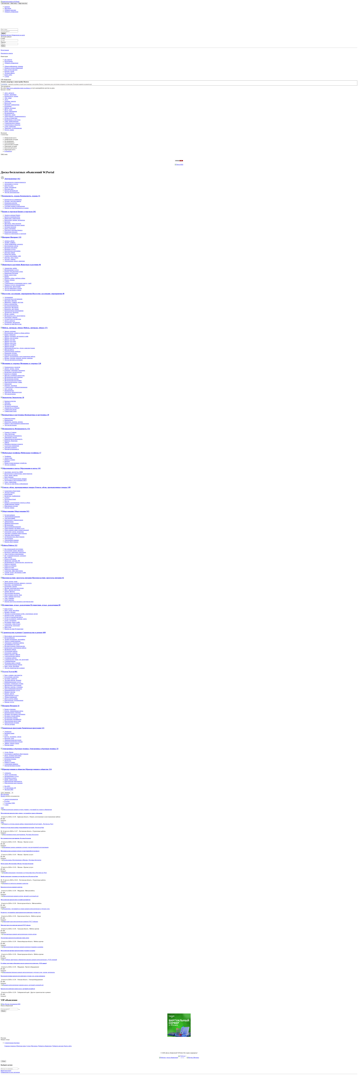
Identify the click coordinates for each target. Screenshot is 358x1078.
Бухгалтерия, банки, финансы (13, 550)
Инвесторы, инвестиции (12, 218)
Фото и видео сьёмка (11, 698)
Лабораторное (8, 521)
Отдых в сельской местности (13, 617)
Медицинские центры (11, 379)
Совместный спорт (10, 411)
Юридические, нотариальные (13, 700)
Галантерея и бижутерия (12, 491)
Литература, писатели (11, 312)
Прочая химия (9, 745)
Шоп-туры (7, 627)
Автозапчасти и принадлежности (15, 182)
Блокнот (7, 6)
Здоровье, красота (10, 101)
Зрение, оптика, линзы (11, 369)
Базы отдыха (8, 609)
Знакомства (18, 397)
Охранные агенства (10, 203)
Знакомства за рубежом (11, 408)
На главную (8, 59)
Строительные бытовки (12, 1043)
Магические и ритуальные (12, 685)
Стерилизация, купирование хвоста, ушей (17, 283)
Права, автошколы (10, 187)
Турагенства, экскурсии (12, 625)
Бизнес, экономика (10, 94)
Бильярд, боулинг (9, 612)
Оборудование (21, 511)
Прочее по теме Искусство (12, 324)
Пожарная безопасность (12, 204)
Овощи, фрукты (9, 591)
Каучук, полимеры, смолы (12, 736)
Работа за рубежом (10, 566)
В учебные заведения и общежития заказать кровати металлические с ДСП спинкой (24, 963)
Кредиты (7, 222)
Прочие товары (9, 507)
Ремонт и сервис (9, 459)
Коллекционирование (11, 305)
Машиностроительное (11, 523)
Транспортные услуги (11, 695)
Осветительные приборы (12, 351)
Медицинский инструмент (12, 380)
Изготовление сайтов (11, 246)
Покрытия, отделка (10, 353)
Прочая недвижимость (11, 449)
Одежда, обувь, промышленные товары (52, 487)
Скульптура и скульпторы (12, 319)
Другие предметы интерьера (13, 360)
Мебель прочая (9, 346)
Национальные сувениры (12, 712)
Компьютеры (8, 420)
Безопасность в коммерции (13, 199)
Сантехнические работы (12, 656)
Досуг (6, 99)
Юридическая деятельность (13, 781)
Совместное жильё (10, 409)
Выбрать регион (6, 35)
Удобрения (7, 731)
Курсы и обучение (10, 559)
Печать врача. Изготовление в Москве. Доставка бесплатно (17, 863)
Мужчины (7, 404)
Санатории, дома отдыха (12, 624)
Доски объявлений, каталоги (13, 244)
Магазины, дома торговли (12, 223)
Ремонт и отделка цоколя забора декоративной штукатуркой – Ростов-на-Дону (22, 827)
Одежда (6, 497)
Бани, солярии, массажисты (13, 675)
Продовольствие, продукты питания (48, 578)
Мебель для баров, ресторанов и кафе (16, 336)
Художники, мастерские (12, 322)
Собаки (6, 281)
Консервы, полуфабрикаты (13, 585)
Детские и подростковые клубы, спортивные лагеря (21, 614)
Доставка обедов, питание (12, 680)
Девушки (7, 403)
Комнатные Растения (11, 273)
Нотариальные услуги (11, 776)
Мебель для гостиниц (11, 338)
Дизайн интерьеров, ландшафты (14, 639)
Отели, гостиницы (10, 620)
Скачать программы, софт (12, 256)
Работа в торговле (10, 564)
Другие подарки (9, 724)
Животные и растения (30, 265)
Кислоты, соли (9, 738)
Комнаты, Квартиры (10, 441)
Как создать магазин (10, 69)
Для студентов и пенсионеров (13, 554)
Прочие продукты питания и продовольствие (18, 601)
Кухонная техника (10, 759)
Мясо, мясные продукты (12, 590)
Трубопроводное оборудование (14, 537)
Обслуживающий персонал (13, 688)
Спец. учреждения (10, 482)
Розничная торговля (10, 232)
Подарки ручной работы (12, 716)
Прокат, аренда (9, 693)
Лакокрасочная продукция (12, 740)
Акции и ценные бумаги (12, 215)
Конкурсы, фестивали (11, 307)
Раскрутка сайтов (10, 254)
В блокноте (8, 151)
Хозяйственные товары (11, 504)
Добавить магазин (10, 10)
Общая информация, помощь (13, 66)
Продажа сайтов (9, 252)
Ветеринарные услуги (11, 270)
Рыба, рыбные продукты (12, 596)
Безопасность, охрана (11, 96)
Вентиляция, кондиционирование (15, 636)
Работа (12, 545)
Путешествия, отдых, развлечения (45, 605)
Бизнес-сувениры (10, 709)
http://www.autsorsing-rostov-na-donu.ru (19, 88)
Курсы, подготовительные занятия (15, 478)
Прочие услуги (9, 702)
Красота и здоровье (10, 374)
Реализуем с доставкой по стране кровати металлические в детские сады (21, 912)
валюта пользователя (11, 799)
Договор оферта (9, 73)
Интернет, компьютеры (11, 104)
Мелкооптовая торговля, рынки (14, 225)
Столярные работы (10, 658)
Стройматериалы (9, 661)
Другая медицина (10, 394)
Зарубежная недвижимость (13, 435)
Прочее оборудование (11, 542)
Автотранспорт (12, 179)
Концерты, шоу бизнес (11, 309)
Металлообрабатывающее (12, 526)
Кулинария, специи (10, 586)
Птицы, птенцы (9, 280)
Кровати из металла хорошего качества (11, 887)
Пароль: (3, 42)
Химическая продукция (32, 728)
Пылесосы (7, 760)
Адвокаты (7, 773)
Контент (7, 461)
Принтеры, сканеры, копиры (13, 422)
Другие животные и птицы (13, 288)
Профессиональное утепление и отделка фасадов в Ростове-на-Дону (19, 876)
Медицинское (8, 525)
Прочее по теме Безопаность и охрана (16, 208)
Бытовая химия (9, 733)
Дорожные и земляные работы (14, 643)
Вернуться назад (6, 1070)
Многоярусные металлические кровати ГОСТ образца (16, 925)
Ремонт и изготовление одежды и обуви (17, 502)
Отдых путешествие (10, 118)
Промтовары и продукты (12, 120)
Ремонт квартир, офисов (12, 654)
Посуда (6, 501)
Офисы (6, 442)
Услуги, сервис (9, 130)
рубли (7, 801)
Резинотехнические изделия (13, 741)
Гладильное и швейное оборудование (16, 754)
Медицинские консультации (13, 377)
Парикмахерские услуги (12, 690)
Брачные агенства (10, 401)
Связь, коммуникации (11, 121)
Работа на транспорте (11, 569)
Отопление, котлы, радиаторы (14, 532)
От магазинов (10, 788)
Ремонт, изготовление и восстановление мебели (19, 356)
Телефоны (7, 456)
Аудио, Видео (8, 752)
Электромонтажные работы (13, 664)
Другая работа (9, 574)
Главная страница (10, 1046)
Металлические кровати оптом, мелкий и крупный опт (15, 899)
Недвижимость (9, 113)
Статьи (6, 76)
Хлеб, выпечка (9, 600)
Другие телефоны (10, 464)
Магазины (8, 8)
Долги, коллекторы (10, 774)
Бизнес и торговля (26, 212)
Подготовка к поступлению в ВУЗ (15, 480)
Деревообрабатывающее (12, 516)
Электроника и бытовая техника (43, 749)
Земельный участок (10, 437)
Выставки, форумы (10, 300)
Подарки (14, 706)
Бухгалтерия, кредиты (11, 677)
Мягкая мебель (9, 350)
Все (7, 786)
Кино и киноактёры (10, 304)
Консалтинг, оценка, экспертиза (14, 220)
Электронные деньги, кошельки (14, 261)
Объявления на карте (18, 35)
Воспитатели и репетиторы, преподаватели (18, 473)
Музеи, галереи (9, 314)
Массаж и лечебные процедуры (14, 375)
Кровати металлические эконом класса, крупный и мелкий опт (18, 988)
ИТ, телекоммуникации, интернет (15, 555)
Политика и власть (10, 778)
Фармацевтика (9, 390)
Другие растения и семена (12, 290)
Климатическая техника (12, 757)
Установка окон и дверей (12, 663)
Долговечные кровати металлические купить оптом (15, 938)
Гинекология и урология (12, 367)
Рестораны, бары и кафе (12, 622)
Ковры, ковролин (9, 334)
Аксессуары (8, 458)
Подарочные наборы (11, 717)
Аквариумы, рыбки (10, 268)
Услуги (12, 672)
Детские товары (9, 492)
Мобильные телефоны (30, 453)
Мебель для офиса (10, 345)
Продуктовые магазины (12, 593)
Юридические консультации (13, 783)
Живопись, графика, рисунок (13, 302)
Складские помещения (11, 446)
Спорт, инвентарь (10, 126)
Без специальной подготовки (13, 549)
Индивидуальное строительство (14, 646)
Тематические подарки (11, 722)
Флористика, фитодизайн (12, 286)
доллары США (9, 803)
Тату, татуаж (8, 389)
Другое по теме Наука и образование (16, 484)
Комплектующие (9, 418)
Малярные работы (10, 649)
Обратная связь (21, 1046)
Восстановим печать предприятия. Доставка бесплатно (16, 838)
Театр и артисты (9, 321)
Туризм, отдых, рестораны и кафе (15, 572)
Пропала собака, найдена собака (14, 278)
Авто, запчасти (9, 93)
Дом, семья (7, 98)
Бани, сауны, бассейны (11, 610)
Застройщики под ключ (11, 644)
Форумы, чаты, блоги (11, 257)
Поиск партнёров (10, 228)
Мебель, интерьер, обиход (35, 328)
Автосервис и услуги (11, 184)
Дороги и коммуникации (12, 641)
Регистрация (5, 50)
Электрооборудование (11, 540)
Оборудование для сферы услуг (14, 528)
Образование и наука (30, 468)
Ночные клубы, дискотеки (12, 615)
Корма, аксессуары (10, 275)
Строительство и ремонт (12, 123)
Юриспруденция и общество (38, 769)
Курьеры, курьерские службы (13, 683)
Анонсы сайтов (9, 241)
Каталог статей (9, 71)
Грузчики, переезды (10, 678)
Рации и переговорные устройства (15, 463)
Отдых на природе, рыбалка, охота (15, 619)
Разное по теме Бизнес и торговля (15, 233)
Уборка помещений (10, 697)
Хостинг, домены (9, 259)
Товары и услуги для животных (14, 285)
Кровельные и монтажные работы (15, 648)
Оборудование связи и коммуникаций (16, 530)
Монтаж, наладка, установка (13, 687)
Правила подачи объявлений (13, 68)
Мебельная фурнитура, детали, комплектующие (19, 348)
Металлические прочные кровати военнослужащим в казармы (18, 950)
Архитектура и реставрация (13, 299)
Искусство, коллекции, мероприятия (48, 294)
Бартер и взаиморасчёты (12, 217)
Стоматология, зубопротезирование (15, 387)
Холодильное (8, 538)
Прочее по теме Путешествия (13, 629)
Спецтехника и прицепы (12, 125)
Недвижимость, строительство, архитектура (18, 562)
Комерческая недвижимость (13, 439)
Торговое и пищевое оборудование (15, 533)
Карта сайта (8, 75)
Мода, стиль (8, 109)
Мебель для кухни (10, 343)
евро (6, 804)
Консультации (8, 477)
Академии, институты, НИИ (13, 472)
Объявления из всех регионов (10, 1072)
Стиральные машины (11, 764)
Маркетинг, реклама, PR (12, 561)
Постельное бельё (10, 499)
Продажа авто (8, 189)
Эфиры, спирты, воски (11, 743)
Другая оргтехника (10, 425)
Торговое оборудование (12, 535)
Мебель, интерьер (10, 108)
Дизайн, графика (9, 242)
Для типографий (9, 518)
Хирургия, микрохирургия (13, 392)
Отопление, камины (10, 653)
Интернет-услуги (9, 249)
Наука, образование (10, 111)
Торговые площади (10, 447)
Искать (3, 1011)
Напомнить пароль (7, 53)
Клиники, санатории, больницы (14, 370)
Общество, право (9, 115)
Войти (3, 46)
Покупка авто (8, 185)
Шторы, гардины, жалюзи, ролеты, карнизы (18, 358)
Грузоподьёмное (9, 515)
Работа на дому (9, 567)
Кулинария (7, 106)
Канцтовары (8, 494)
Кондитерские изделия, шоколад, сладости (18, 583)
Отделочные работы (10, 651)
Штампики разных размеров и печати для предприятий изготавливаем (20, 851)
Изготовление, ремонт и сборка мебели (17, 333)
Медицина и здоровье (30, 363)
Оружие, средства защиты (12, 201)
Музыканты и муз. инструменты (14, 316)
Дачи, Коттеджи (9, 434)
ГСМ (6, 735)
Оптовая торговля (10, 227)
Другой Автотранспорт (11, 192)
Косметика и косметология (13, 372)
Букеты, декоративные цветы (13, 711)
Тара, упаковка (9, 598)
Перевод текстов (9, 692)
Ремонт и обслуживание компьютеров (16, 423)
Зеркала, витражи (10, 331)
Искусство (7, 103)
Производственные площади (13, 444)
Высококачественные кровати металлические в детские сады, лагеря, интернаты (23, 976)
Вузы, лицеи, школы (11, 475)
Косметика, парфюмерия (12, 496)
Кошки (6, 276)
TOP (2, 808)
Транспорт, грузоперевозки (13, 128)
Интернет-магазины (10, 247)
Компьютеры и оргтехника (36, 415)
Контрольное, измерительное (13, 520)
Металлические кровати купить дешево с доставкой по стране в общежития (21, 813)
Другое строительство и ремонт (14, 668)
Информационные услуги (12, 682)
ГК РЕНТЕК (4, 84)
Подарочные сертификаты (12, 719)
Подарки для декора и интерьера (14, 714)
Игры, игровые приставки (12, 755)
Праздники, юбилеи (10, 317)
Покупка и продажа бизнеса (13, 230)
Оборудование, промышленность (15, 116)
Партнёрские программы (12, 251)
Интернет (15, 237)
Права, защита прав (10, 779)
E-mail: (3, 38)
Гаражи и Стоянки (10, 432)
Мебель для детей (10, 341)
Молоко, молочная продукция (13, 588)
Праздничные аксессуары (12, 721)
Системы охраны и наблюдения (14, 206)
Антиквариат (8, 297)
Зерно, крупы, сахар (10, 581)
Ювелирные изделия (11, 506)
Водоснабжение (9, 638)
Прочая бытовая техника (12, 765)
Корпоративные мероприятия (13, 310)
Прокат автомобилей (11, 190)
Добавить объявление (11, 11)
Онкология (7, 384)
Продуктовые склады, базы (13, 595)
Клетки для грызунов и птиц (13, 271)
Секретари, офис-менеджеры (13, 571)
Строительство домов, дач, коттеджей (16, 659)
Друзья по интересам (11, 406)
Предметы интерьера (11, 355)
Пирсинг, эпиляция (10, 385)
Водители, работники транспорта (15, 552)
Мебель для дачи (9, 339)
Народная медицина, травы (13, 382)
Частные (8, 789)
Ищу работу (8, 557)
